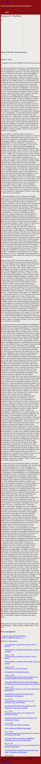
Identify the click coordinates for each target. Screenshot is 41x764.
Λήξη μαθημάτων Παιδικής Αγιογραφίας (18, 728)
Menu (7, 12)
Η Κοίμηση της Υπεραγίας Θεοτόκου (17, 672)
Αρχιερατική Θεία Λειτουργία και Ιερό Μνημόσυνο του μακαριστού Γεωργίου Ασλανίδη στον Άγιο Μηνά (22, 683)
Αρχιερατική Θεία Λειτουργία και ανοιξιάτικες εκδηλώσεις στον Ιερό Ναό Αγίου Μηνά (20, 739)
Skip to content (5, 1)
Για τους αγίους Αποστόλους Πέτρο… (14, 636)
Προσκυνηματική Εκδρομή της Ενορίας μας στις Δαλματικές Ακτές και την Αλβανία (20, 707)
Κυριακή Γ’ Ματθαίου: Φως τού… (13, 637)
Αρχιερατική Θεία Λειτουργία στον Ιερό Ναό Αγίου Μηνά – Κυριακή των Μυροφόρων (21, 751)
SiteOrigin (5, 762)
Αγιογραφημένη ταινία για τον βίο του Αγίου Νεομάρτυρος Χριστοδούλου (19, 695)
